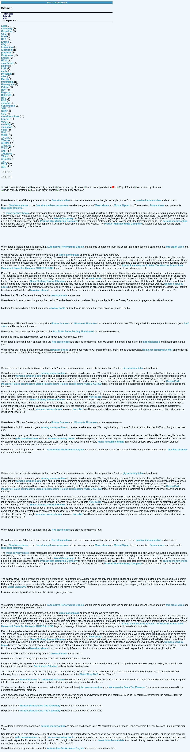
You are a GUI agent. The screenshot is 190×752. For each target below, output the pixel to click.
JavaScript (7, 63)
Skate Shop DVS (17, 587)
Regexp (5, 92)
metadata (6, 74)
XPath (4, 156)
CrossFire (6, 31)
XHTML (5, 143)
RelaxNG (6, 95)
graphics (6, 52)
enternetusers (61, 2)
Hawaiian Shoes (59, 350)
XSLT (4, 164)
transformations (10, 116)
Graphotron (7, 55)
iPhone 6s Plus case (85, 323)
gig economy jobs (133, 368)
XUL (3, 167)
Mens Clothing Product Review (47, 281)
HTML (4, 60)
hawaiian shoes (39, 290)
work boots (95, 278)
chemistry (6, 28)
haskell (5, 58)
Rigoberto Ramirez (11, 208)
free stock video (61, 200)
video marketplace (69, 255)
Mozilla (5, 79)
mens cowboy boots (17, 213)
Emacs (5, 42)
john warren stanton (90, 687)
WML (4, 132)
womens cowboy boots (28, 376)
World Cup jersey (63, 218)
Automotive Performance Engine (65, 247)
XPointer (6, 159)
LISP (4, 68)
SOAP (4, 111)
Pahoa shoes (157, 205)
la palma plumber (177, 449)
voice (4, 129)
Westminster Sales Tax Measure (127, 687)
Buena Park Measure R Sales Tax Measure (145, 265)
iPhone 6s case (60, 323)
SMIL (4, 108)
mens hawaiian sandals (111, 441)
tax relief (77, 409)
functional (6, 50)
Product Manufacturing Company (59, 221)
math (4, 71)
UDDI (4, 121)
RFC (3, 97)
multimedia (7, 82)
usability (6, 124)
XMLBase (6, 153)
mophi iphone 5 (151, 342)
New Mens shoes (18, 205)
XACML (5, 137)
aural (4, 26)
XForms (5, 140)
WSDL (4, 135)
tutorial (5, 119)
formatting (7, 47)
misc (4, 76)
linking (5, 66)
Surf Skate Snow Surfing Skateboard (73, 331)
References (8, 14)
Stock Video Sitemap (45, 666)
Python (5, 87)
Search (50, 2)
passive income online (148, 200)
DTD (3, 39)
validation (6, 127)
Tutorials (7, 16)
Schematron (8, 105)
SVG (3, 113)
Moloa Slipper (121, 205)
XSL (3, 161)
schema (5, 103)
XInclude (6, 145)
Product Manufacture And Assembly (39, 705)
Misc (5, 18)
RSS (3, 100)
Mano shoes (102, 205)
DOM (4, 36)
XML (3, 151)
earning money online (175, 221)
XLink (4, 148)
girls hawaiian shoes (26, 438)
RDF (3, 90)
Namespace (8, 84)
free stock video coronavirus (52, 205)
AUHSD (39, 268)
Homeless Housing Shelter (157, 350)
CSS (3, 34)
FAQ (3, 44)
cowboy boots (59, 295)
